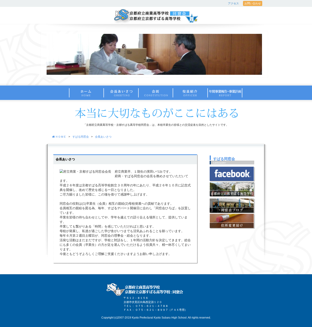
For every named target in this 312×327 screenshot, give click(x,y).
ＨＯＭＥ (60, 136)
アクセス (233, 3)
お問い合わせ (252, 3)
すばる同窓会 (80, 136)
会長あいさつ (103, 136)
